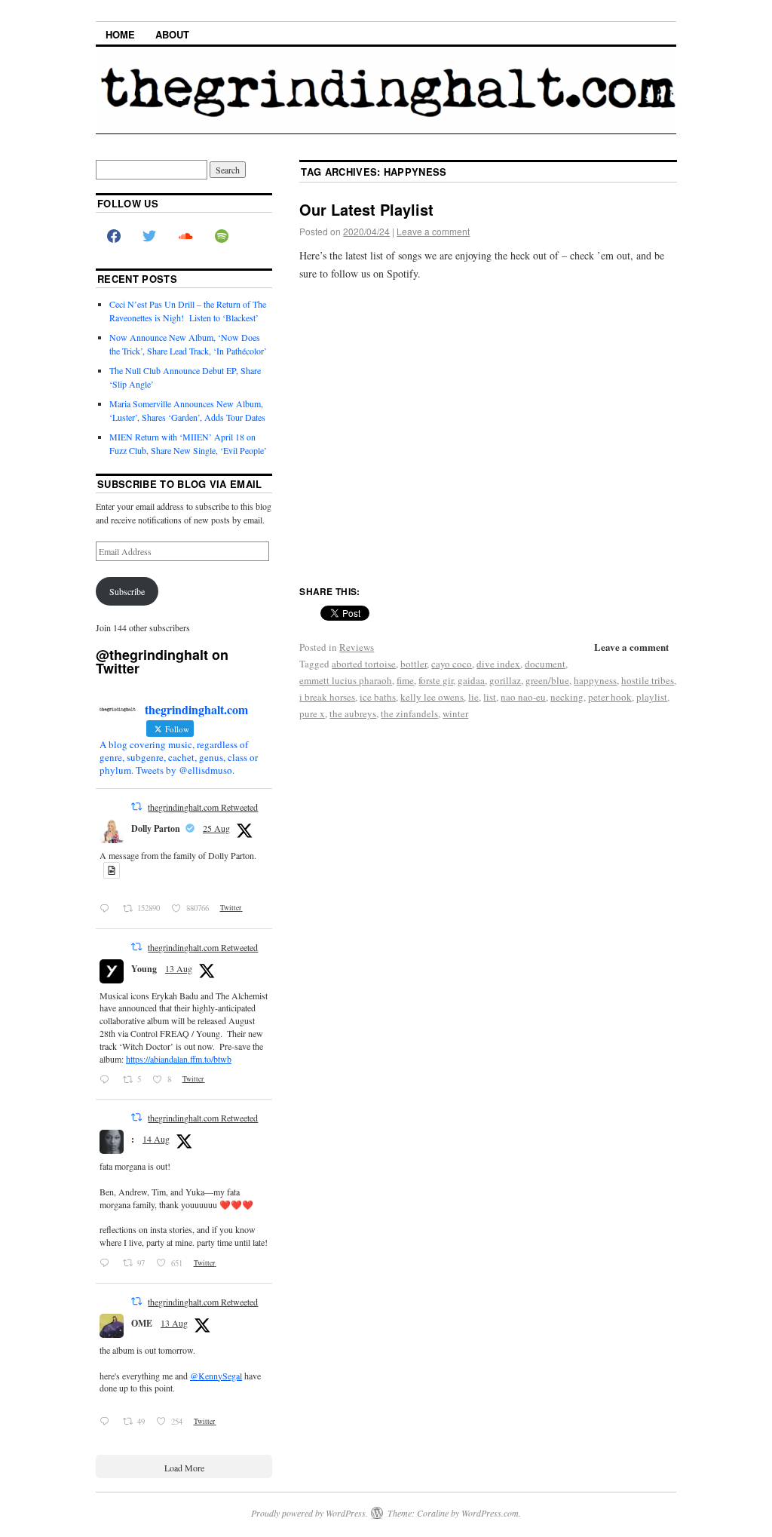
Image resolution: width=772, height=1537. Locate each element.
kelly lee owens (432, 697)
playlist (651, 697)
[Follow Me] (150, 237)
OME (141, 1323)
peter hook (610, 697)
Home (120, 34)
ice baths (378, 697)
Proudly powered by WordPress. (309, 1513)
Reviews (356, 647)
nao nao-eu (523, 697)
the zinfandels (409, 713)
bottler (413, 663)
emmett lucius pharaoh (345, 680)
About (172, 34)
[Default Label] (222, 237)
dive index (498, 663)
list (489, 697)
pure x (312, 713)
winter (455, 713)
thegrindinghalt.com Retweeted (203, 807)
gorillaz (505, 680)
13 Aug (178, 968)
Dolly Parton (155, 828)
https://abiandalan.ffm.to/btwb (178, 1059)
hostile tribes (647, 680)
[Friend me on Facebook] (114, 237)
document (545, 663)
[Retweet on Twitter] (136, 806)
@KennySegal (216, 1376)
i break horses (327, 697)
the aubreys (352, 713)
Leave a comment (433, 231)
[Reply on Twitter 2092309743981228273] (107, 908)
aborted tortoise (364, 663)
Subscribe (127, 591)
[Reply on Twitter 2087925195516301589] (107, 1079)
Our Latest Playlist (366, 209)
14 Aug (156, 1139)
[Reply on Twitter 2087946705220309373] (107, 1421)
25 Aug (216, 828)
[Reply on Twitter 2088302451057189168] (107, 1263)
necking (567, 697)
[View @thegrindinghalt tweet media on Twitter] (111, 870)
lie (473, 697)
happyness (595, 680)
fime (405, 680)
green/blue (547, 680)
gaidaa (471, 680)
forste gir (435, 680)
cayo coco (451, 663)
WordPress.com (490, 1513)
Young (144, 968)
